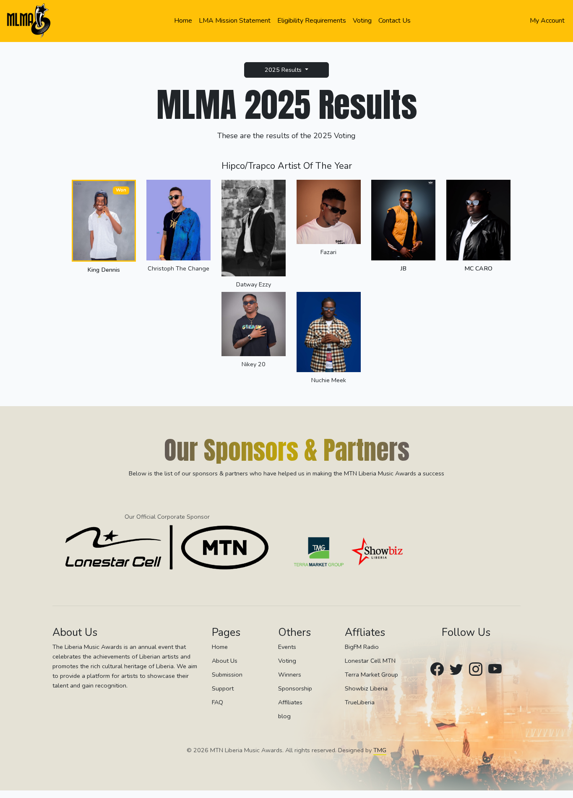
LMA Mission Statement (235, 20)
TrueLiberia (360, 702)
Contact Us (394, 20)
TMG (379, 750)
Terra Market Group (371, 675)
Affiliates (290, 702)
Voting (362, 20)
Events (287, 647)
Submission (227, 675)
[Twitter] (456, 670)
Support (223, 689)
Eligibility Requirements (311, 20)
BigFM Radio (362, 647)
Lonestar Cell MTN (370, 661)
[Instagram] (475, 670)
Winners (289, 675)
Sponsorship (295, 689)
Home (183, 20)
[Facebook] (437, 670)
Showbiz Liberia (366, 689)
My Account (547, 20)
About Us (224, 661)
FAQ (217, 702)
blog (284, 716)
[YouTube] (495, 670)
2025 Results (284, 70)
